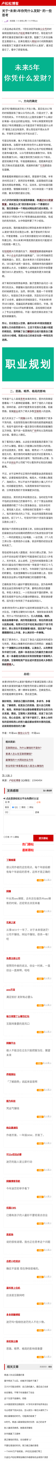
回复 (40, 880)
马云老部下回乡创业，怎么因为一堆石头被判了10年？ (26, 1410)
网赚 (22, 418)
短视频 (7, 251)
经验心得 (23, 21)
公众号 (43, 29)
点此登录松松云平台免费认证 (22, 798)
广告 (34, 430)
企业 (13, 255)
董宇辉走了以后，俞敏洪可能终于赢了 (21, 1381)
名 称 (7, 802)
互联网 (37, 411)
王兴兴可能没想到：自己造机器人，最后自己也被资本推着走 (26, 1387)
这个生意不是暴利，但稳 (15, 1398)
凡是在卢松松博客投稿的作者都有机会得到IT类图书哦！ (26, 1457)
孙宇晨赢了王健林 (12, 1434)
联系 (7, 807)
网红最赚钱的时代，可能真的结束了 (20, 1416)
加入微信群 (47, 791)
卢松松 (21, 33)
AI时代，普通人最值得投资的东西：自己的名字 (25, 1422)
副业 (15, 411)
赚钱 (29, 331)
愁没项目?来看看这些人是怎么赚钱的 (25, 766)
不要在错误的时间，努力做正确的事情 (21, 1445)
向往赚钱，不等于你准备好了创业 (19, 1392)
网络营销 (34, 251)
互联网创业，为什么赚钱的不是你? (23, 748)
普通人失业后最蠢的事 (14, 1375)
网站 (34, 41)
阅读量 (12, 21)
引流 (42, 165)
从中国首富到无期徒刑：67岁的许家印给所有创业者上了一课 (26, 1404)
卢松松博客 (10, 3)
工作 (32, 561)
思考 (22, 399)
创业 (13, 462)
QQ (6, 812)
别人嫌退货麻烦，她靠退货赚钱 (18, 1428)
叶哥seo (34, 21)
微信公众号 (23, 733)
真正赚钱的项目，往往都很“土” (18, 1439)
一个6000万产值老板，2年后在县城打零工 (23, 1451)
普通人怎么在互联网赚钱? (19, 754)
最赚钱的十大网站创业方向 (19, 760)
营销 (9, 664)
